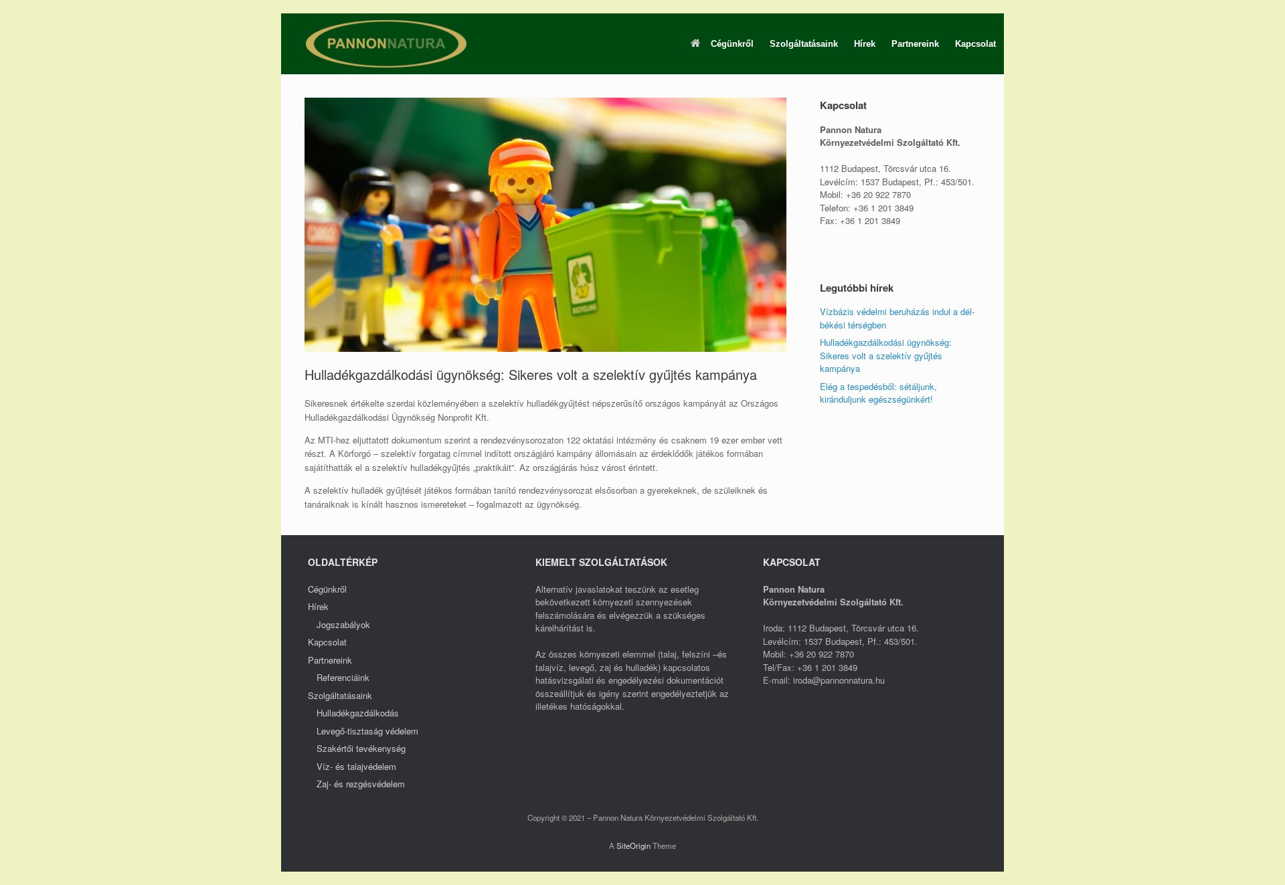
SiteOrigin (633, 845)
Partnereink (915, 44)
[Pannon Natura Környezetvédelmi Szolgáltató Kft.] (386, 43)
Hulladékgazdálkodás (358, 712)
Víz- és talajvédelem (356, 766)
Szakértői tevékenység (361, 748)
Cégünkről (732, 44)
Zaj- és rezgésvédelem (361, 783)
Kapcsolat (975, 44)
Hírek (864, 44)
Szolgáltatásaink (804, 44)
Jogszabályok (343, 624)
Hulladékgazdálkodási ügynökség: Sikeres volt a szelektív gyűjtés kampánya (886, 355)
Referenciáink (343, 677)
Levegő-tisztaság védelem (367, 730)
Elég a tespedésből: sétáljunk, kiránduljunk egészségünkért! (878, 393)
